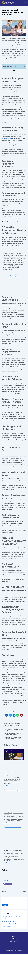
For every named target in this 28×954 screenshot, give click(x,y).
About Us (14, 936)
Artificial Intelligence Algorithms (13, 813)
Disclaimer (14, 940)
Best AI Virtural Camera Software (10, 923)
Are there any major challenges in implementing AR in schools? (14, 738)
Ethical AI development (7, 926)
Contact (14, 938)
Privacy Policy (14, 942)
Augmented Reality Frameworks (17, 221)
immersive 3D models (8, 138)
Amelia (5, 880)
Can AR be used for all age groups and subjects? (13, 734)
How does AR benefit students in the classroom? (14, 730)
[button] (24, 66)
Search (3, 900)
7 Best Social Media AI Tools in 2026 (11, 916)
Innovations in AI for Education (13, 850)
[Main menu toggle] (25, 2)
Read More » (7, 785)
